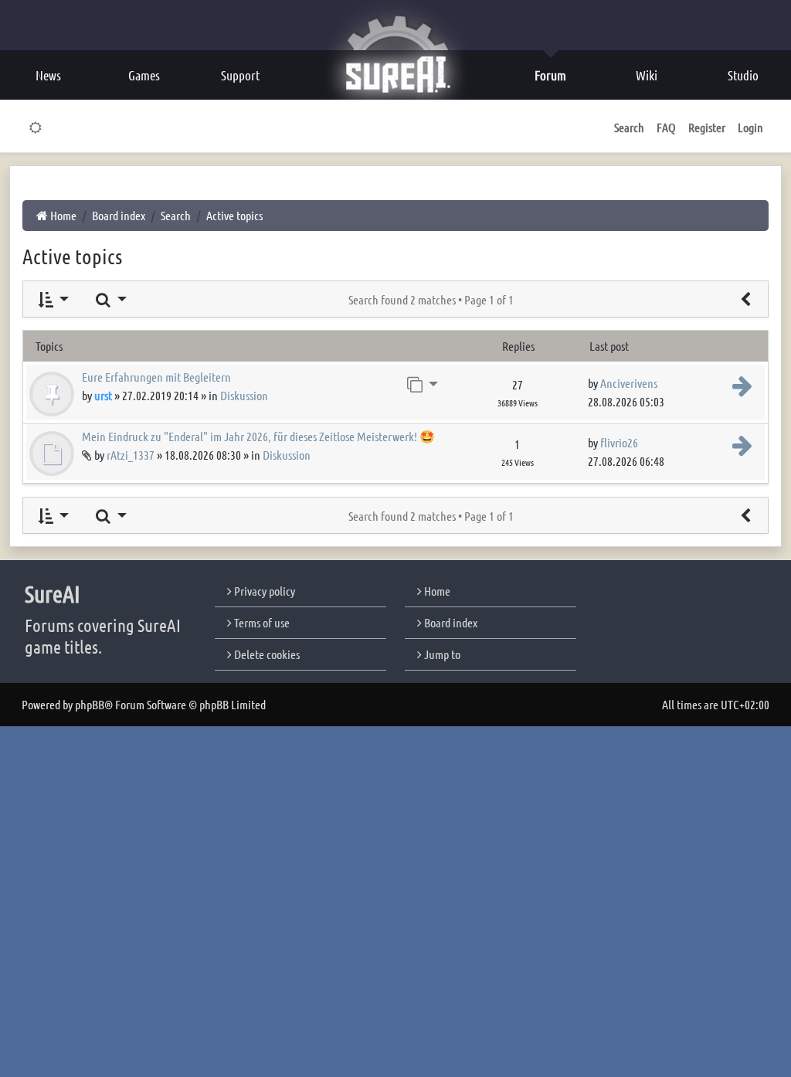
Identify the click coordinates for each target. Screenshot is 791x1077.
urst (103, 395)
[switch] (36, 127)
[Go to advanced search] (745, 299)
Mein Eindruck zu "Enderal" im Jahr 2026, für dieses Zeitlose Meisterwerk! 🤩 (258, 436)
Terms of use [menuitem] (261, 622)
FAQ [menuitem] (666, 127)
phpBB (89, 704)
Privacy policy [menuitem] (263, 590)
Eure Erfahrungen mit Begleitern (156, 376)
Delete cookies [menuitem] (266, 654)
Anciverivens (628, 382)
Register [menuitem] (706, 127)
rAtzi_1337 (130, 454)
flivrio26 (619, 442)
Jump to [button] (441, 654)
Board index (449, 622)
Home (436, 590)
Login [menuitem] (750, 127)
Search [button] (629, 127)
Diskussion (244, 395)
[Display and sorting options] (52, 299)
